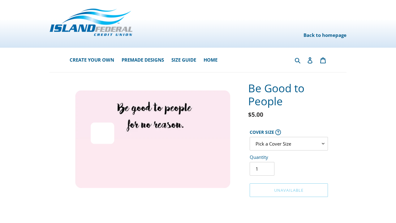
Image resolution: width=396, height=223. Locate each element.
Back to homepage (324, 35)
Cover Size (289, 132)
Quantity (259, 157)
